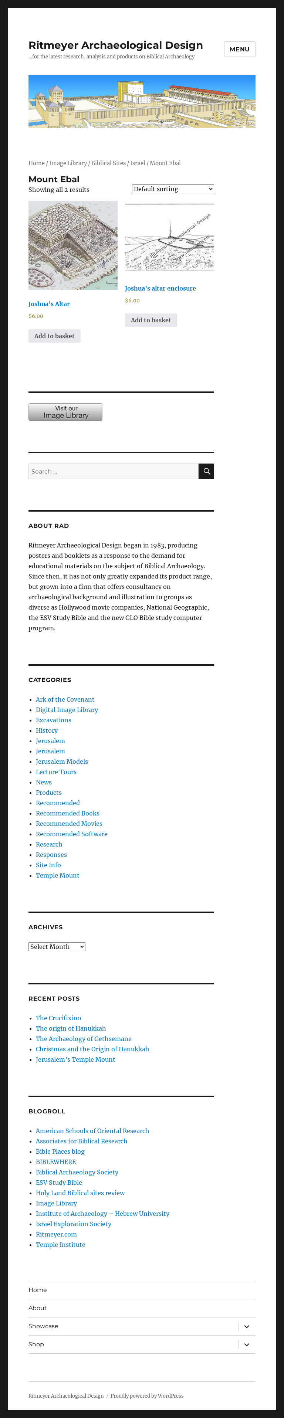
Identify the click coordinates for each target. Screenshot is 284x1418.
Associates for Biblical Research (82, 1141)
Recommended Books (67, 813)
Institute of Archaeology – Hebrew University (102, 1213)
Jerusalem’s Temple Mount (75, 1059)
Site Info (48, 865)
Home (36, 163)
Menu (240, 49)
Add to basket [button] (54, 336)
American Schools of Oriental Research (92, 1130)
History (47, 730)
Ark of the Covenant (65, 699)
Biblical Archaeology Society (77, 1172)
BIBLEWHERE (56, 1162)
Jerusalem (50, 740)
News (44, 782)
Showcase (43, 1326)
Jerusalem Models (62, 761)
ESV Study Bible (59, 1182)
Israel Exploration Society (73, 1224)
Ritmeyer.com (56, 1234)
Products (49, 792)
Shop (36, 1344)
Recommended (58, 803)
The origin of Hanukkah (71, 1028)
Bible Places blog (60, 1151)
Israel (137, 163)
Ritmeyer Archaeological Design (115, 45)
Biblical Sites (108, 163)
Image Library (68, 163)
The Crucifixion (58, 1018)
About (37, 1308)
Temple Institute (60, 1244)
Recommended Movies (69, 823)
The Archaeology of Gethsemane (84, 1038)
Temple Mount (58, 875)
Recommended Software (72, 834)
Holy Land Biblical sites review (80, 1193)
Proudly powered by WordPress (147, 1396)
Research (49, 844)
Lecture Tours (56, 772)
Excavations (53, 720)
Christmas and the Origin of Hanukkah (92, 1049)
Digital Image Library (67, 709)
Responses (51, 854)
